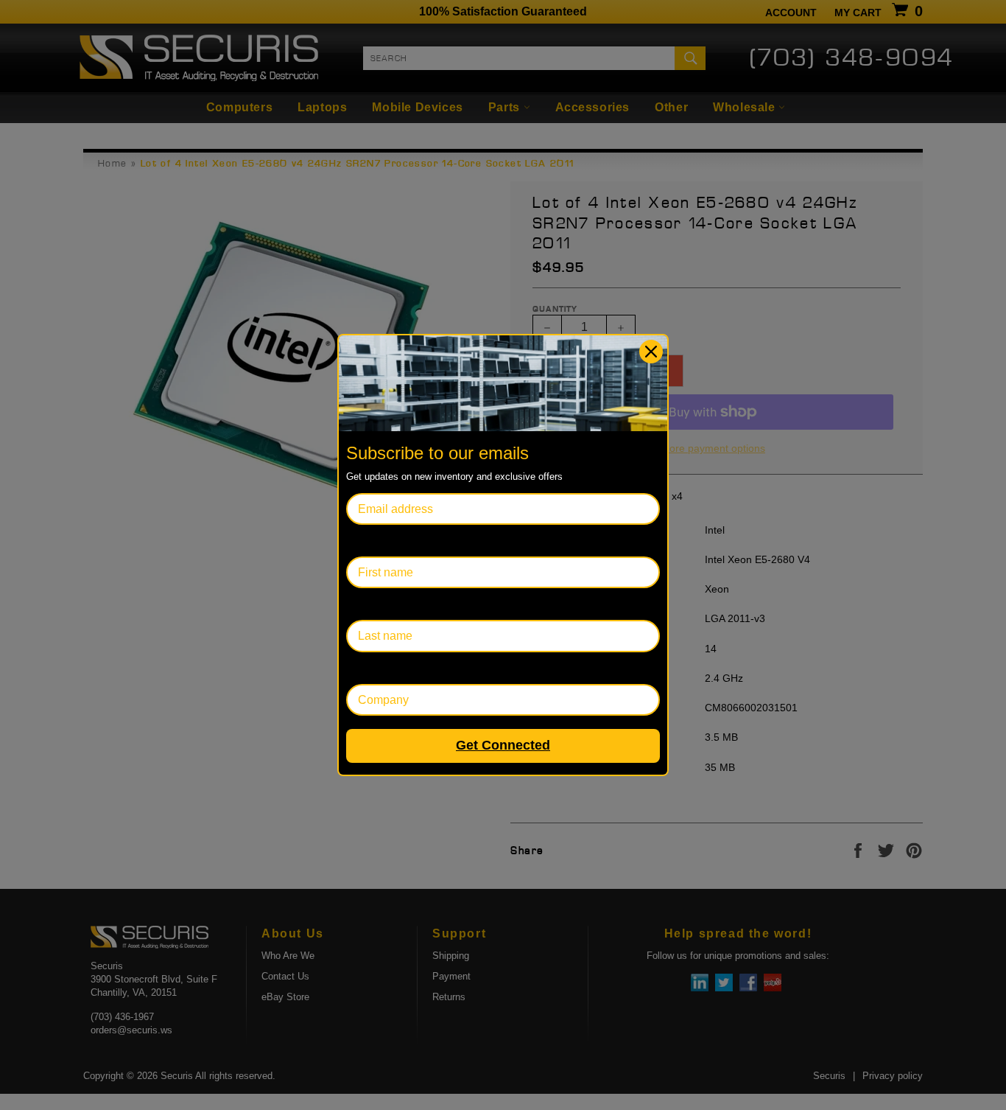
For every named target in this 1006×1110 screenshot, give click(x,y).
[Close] (651, 351)
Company (371, 668)
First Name (375, 540)
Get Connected (503, 745)
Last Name (374, 604)
